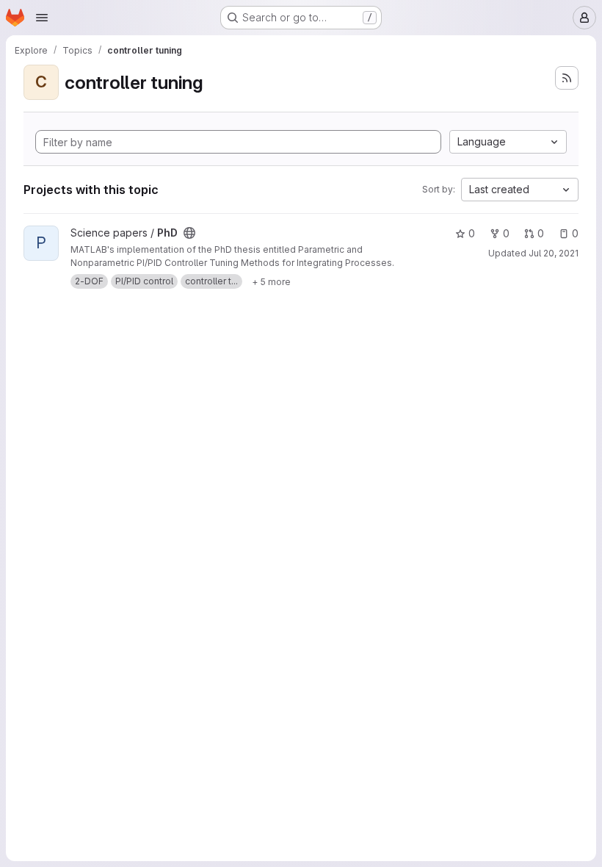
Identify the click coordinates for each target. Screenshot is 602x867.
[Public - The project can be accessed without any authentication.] (189, 233)
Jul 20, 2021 (554, 253)
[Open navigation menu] (42, 17)
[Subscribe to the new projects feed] (567, 78)
